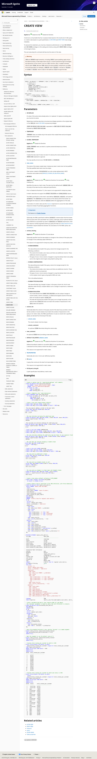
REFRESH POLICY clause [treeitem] (11, 258)
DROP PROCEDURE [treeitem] (10, 337)
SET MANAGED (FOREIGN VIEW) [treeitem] (10, 213)
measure (49, 204)
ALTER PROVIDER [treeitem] (10, 162)
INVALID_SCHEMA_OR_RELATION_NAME (53, 173)
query (30, 359)
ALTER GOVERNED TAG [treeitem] (11, 153)
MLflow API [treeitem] (6, 101)
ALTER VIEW (52, 40)
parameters (30, 227)
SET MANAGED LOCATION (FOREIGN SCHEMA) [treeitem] (11, 203)
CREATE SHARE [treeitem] (9, 273)
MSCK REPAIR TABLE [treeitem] (11, 361)
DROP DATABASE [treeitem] (10, 322)
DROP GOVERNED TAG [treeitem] (11, 330)
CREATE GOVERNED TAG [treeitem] (12, 248)
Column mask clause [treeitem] (11, 194)
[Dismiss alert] (94, 3)
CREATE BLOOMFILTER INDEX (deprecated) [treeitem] (11, 228)
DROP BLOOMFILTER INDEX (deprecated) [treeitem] (11, 313)
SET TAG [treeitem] (8, 376)
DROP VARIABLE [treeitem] (10, 353)
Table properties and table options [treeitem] (11, 294)
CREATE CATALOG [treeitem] (10, 232)
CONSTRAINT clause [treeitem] (11, 288)
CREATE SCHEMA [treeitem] (10, 268)
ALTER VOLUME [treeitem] (9, 220)
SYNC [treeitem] (7, 378)
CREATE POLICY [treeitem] (9, 260)
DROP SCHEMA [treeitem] (9, 345)
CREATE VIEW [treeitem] (9, 305)
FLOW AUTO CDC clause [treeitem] (12, 280)
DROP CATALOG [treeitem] (10, 317)
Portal (84, 16)
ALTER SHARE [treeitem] (9, 210)
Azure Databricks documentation (36, 21)
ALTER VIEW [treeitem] (9, 217)
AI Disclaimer (66, 757)
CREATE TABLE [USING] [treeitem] (11, 283)
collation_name (43, 337)
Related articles (83, 29)
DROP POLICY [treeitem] (9, 335)
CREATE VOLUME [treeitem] (10, 307)
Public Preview (41, 213)
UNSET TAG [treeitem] (9, 386)
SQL (47, 21)
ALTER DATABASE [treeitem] (10, 150)
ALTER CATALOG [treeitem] (10, 142)
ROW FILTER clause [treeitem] (10, 196)
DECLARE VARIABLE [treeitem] (10, 310)
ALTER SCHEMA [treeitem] (9, 207)
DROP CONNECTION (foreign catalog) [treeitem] (11, 139)
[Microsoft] (3, 12)
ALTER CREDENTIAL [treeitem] (10, 148)
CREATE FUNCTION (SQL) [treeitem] (10, 240)
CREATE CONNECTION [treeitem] (11, 234)
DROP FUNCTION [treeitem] (10, 327)
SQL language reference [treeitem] (11, 126)
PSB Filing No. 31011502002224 (26, 757)
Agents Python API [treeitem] (8, 109)
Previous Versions (75, 757)
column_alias (32, 319)
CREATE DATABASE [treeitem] (10, 237)
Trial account (91, 16)
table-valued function (67, 223)
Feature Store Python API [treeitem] (10, 106)
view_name (30, 163)
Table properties (31, 734)
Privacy (38, 757)
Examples (82, 27)
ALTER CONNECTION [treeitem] (11, 145)
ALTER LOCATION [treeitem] (10, 155)
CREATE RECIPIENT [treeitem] (10, 266)
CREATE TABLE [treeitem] (9, 302)
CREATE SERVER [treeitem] (10, 271)
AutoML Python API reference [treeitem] (8, 112)
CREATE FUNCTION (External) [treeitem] (10, 245)
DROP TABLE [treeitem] (9, 350)
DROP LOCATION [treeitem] (10, 332)
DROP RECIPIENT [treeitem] (10, 343)
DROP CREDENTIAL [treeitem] (10, 324)
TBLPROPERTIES (31, 353)
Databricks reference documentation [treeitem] (9, 92)
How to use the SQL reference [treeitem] (9, 129)
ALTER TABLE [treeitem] (9, 199)
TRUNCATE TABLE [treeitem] (10, 381)
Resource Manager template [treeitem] (11, 96)
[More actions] (71, 21)
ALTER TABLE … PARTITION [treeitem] (9, 186)
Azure (25, 21)
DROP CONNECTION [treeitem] (11, 319)
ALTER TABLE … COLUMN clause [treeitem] (10, 181)
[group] (48, 549)
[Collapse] (17, 20)
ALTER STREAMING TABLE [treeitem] (10, 168)
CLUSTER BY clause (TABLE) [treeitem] (10, 190)
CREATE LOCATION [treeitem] (10, 251)
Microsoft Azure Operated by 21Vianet (51, 757)
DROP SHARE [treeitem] (9, 348)
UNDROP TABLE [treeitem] (10, 383)
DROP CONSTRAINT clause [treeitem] (11, 177)
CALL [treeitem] (7, 222)
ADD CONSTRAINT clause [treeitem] (10, 173)
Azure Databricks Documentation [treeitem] (7, 26)
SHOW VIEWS (30, 732)
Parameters (82, 25)
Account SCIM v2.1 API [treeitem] (9, 103)
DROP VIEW (61, 40)
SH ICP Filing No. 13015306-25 (9, 757)
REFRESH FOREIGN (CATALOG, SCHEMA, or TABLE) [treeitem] (11, 365)
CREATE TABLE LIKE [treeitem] (10, 285)
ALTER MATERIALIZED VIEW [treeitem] (11, 159)
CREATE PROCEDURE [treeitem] (11, 263)
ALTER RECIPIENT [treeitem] (10, 165)
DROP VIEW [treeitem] (9, 356)
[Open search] (93, 12)
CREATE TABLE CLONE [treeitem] (11, 291)
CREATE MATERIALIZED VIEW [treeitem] (11, 254)
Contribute (88, 757)
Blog (82, 757)
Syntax (81, 23)
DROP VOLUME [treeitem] (9, 358)
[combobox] (10, 23)
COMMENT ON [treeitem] (9, 225)
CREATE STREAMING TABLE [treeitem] (11, 277)
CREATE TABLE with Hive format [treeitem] (12, 298)
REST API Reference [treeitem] (8, 98)
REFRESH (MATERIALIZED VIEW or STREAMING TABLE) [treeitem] (11, 371)
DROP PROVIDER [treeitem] (10, 340)
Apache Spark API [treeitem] (8, 118)
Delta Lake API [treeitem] (7, 116)
